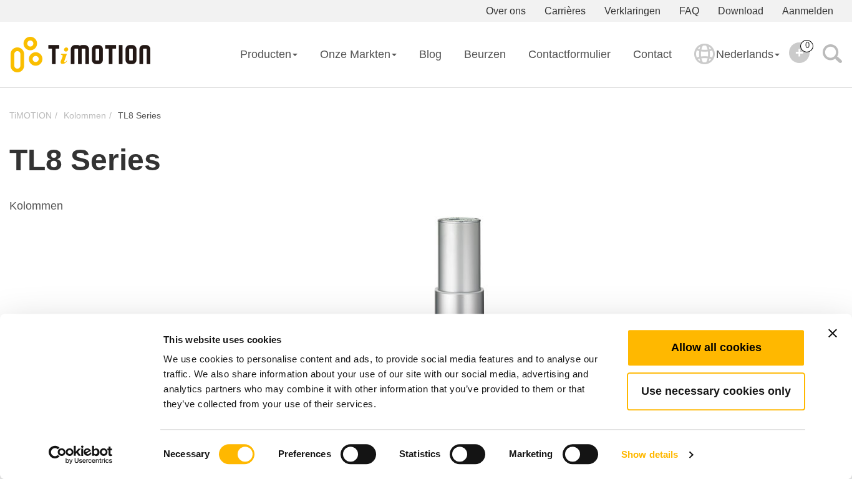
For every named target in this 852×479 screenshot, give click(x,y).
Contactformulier (569, 54)
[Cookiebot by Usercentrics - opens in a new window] (80, 454)
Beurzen (485, 54)
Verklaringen (632, 11)
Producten (265, 54)
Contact (652, 54)
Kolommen (85, 115)
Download (740, 11)
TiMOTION (30, 115)
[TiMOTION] (81, 55)
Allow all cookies (716, 347)
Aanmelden (807, 11)
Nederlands (744, 54)
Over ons (506, 11)
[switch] (358, 454)
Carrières (565, 11)
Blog (430, 54)
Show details (649, 454)
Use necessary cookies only (716, 391)
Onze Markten (355, 54)
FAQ (689, 11)
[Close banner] (832, 333)
